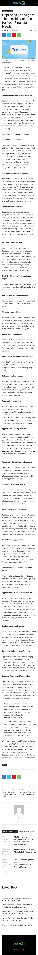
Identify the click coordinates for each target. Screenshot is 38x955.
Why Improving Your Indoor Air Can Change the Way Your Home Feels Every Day (17, 913)
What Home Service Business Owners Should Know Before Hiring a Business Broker (17, 906)
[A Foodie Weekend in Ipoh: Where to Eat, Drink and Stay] (7, 852)
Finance (11, 11)
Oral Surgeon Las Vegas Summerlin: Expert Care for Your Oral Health (27, 792)
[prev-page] (3, 872)
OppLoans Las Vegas (15, 765)
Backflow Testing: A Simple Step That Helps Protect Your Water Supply (16, 899)
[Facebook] (4, 35)
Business (10, 8)
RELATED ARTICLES (10, 831)
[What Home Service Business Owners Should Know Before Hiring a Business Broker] (7, 839)
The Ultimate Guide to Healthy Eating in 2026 (17, 925)
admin (6, 30)
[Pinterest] (14, 35)
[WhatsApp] (19, 35)
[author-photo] (19, 815)
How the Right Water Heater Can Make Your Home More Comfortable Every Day (18, 919)
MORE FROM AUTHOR (26, 831)
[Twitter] (9, 35)
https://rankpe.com (19, 821)
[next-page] (6, 872)
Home (4, 8)
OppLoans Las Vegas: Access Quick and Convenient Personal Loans (9, 793)
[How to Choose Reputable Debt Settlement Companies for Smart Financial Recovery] (7, 863)
